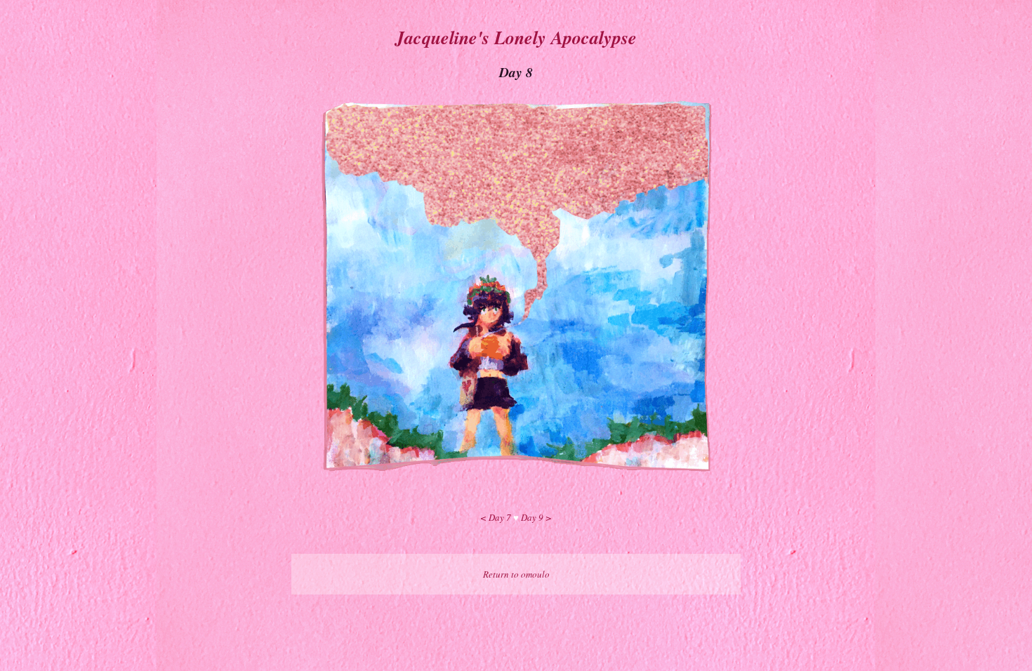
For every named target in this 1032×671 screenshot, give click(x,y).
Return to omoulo (516, 574)
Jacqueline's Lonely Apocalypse (516, 37)
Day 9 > (536, 517)
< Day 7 (495, 517)
